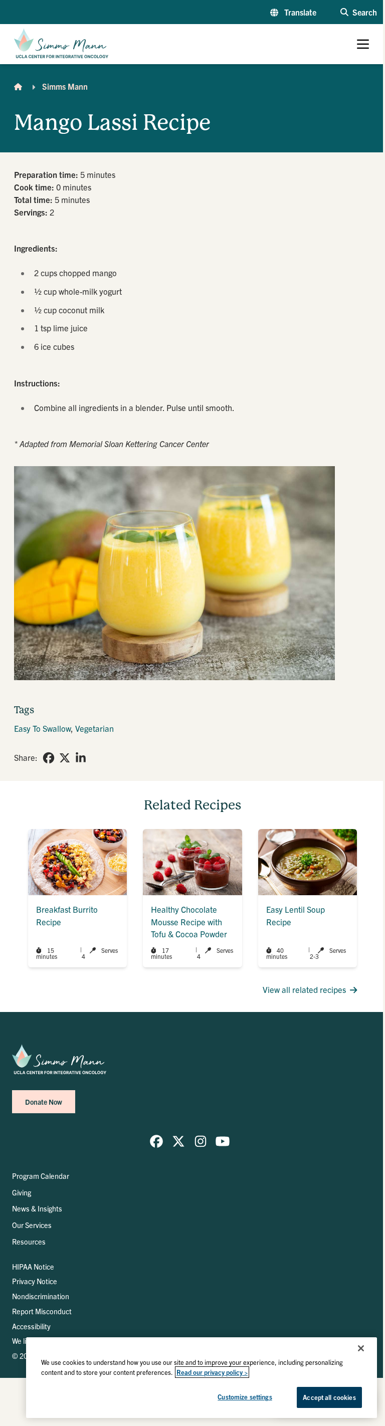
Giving (21, 1192)
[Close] (361, 1348)
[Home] (18, 86)
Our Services (32, 1225)
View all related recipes (304, 989)
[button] (293, 12)
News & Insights (37, 1208)
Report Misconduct (42, 1311)
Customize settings (245, 1396)
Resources (29, 1241)
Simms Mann (65, 86)
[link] (49, 758)
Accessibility (31, 1326)
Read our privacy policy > (212, 1372)
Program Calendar (40, 1175)
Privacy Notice (34, 1281)
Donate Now (43, 1101)
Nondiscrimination (40, 1296)
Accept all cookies (329, 1397)
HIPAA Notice (33, 1266)
